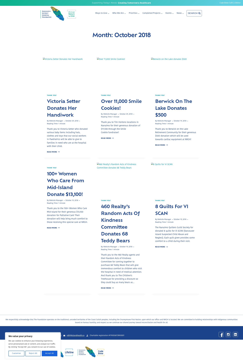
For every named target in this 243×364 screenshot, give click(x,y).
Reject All (33, 353)
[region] (33, 345)
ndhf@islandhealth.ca (75, 335)
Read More (53, 152)
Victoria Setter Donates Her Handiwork (63, 108)
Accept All (49, 353)
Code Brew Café (226, 3)
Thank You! (52, 95)
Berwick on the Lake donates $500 (173, 108)
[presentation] (67, 74)
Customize (16, 353)
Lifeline (237, 3)
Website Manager (56, 121)
